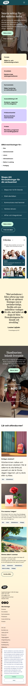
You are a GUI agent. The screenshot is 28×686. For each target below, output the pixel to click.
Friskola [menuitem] (3, 621)
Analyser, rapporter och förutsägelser (11, 103)
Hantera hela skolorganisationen (11, 75)
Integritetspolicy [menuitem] (5, 640)
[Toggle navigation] (24, 2)
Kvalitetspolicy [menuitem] (5, 644)
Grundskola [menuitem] (4, 611)
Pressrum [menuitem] (4, 635)
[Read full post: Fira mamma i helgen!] (14, 496)
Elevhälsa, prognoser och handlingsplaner (11, 131)
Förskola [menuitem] (3, 609)
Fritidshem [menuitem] (4, 616)
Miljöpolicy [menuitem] (4, 647)
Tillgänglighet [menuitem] (5, 637)
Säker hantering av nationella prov (10, 89)
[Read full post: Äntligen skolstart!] (14, 444)
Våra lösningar (5, 606)
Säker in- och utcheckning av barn (11, 61)
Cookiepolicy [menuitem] (4, 642)
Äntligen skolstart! (7, 459)
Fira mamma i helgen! (8, 511)
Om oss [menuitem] (3, 627)
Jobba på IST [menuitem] (4, 632)
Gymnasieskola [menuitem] (5, 614)
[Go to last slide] (2, 312)
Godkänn (14, 676)
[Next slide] (25, 312)
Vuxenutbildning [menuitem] (5, 619)
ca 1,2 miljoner (21, 514)
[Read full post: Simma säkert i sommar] (14, 539)
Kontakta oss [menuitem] (4, 630)
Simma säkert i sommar (9, 555)
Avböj (14, 680)
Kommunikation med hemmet (9, 117)
